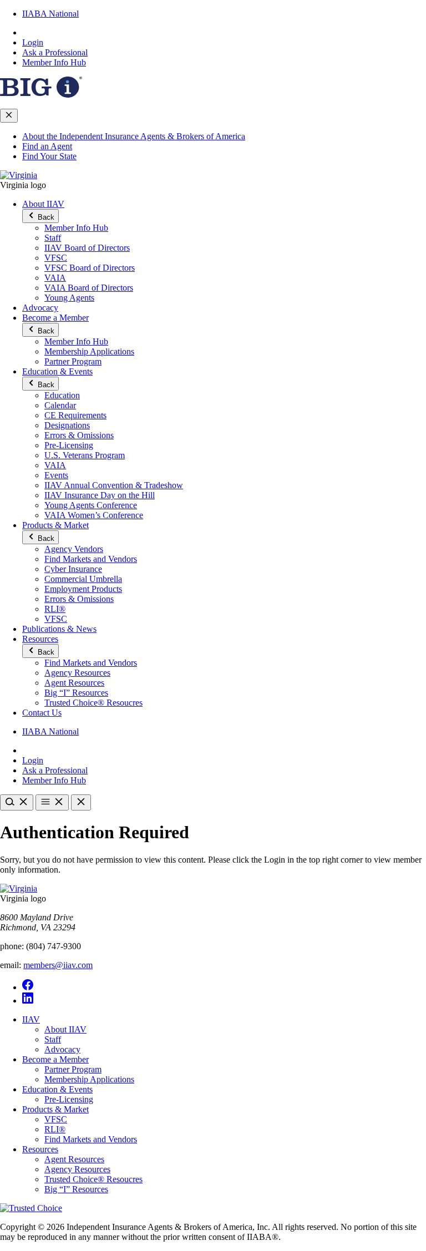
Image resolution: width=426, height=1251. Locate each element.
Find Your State (49, 156)
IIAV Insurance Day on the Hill (99, 495)
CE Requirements (75, 415)
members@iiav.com (58, 965)
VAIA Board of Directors (88, 287)
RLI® (54, 609)
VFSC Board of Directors (89, 267)
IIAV (31, 1019)
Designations (67, 425)
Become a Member (55, 317)
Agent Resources (74, 682)
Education (62, 395)
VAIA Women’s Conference (93, 515)
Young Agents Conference (90, 505)
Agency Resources (77, 672)
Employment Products (83, 589)
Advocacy (40, 307)
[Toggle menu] (52, 802)
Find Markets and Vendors (90, 559)
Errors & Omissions (79, 435)
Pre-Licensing (68, 445)
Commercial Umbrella (83, 579)
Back (45, 217)
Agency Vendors (73, 549)
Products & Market (55, 525)
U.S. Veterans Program (84, 455)
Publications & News (59, 629)
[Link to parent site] (41, 94)
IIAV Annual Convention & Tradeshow (113, 485)
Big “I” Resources (76, 692)
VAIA (55, 277)
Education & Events (57, 371)
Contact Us (42, 712)
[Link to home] (18, 175)
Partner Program (73, 361)
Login (32, 42)
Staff (52, 237)
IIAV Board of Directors (87, 247)
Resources (40, 639)
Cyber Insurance (73, 569)
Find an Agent (47, 146)
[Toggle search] (16, 802)
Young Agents (69, 297)
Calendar (60, 405)
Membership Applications (89, 351)
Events (56, 475)
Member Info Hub (54, 62)
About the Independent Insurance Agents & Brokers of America (133, 136)
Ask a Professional (55, 52)
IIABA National (50, 13)
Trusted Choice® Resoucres (93, 702)
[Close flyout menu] (9, 116)
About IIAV (43, 204)
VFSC (55, 257)
